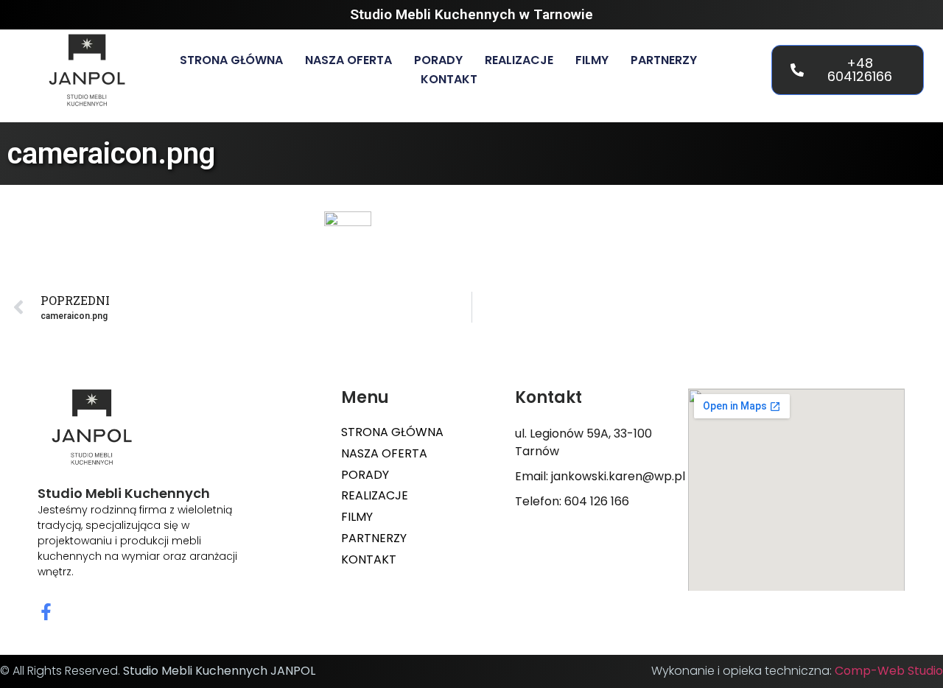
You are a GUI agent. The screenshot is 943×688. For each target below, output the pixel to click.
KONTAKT (449, 79)
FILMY (592, 60)
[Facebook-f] (46, 611)
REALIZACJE (519, 60)
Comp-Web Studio (889, 670)
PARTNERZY (664, 60)
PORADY (438, 60)
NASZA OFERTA (348, 60)
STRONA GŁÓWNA (231, 60)
